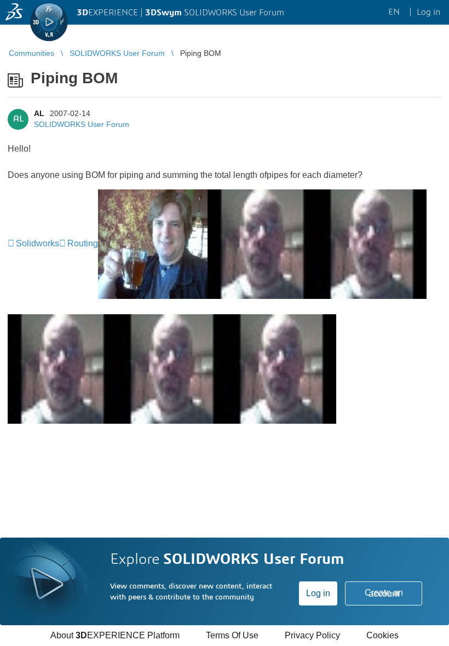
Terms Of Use (232, 635)
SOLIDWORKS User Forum (81, 124)
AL (39, 113)
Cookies (382, 635)
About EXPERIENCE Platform (115, 635)
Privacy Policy (312, 635)
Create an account (384, 593)
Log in (318, 593)
